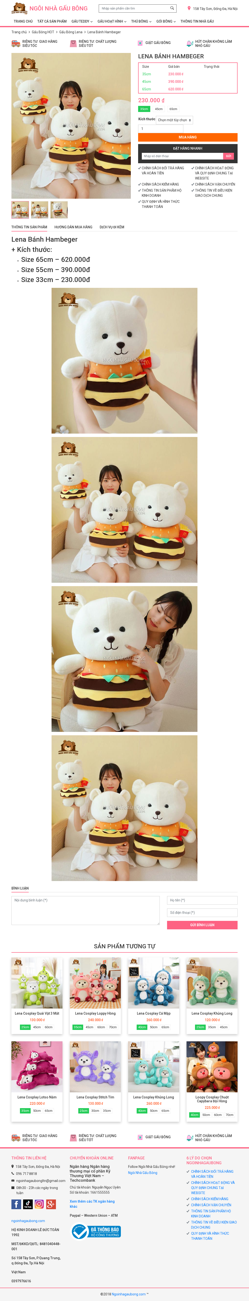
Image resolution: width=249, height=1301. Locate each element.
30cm (95, 1111)
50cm (154, 1027)
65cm (173, 109)
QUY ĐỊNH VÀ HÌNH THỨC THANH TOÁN (210, 1236)
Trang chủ (19, 32)
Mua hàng (188, 137)
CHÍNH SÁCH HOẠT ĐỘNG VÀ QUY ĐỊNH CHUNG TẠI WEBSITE (214, 173)
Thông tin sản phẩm (29, 227)
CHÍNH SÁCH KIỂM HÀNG (160, 184)
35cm (144, 109)
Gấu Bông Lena (70, 32)
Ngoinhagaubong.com (129, 1294)
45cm (159, 109)
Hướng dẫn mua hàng (73, 227)
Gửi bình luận (202, 925)
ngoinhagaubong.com (28, 1221)
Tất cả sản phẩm (52, 21)
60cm (49, 1027)
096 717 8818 (26, 1174)
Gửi (228, 156)
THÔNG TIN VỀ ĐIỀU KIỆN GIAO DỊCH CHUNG (214, 1224)
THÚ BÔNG (139, 21)
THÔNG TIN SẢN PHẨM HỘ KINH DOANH (211, 1213)
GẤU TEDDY (80, 21)
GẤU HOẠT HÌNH (110, 21)
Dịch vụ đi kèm (112, 227)
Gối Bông (164, 21)
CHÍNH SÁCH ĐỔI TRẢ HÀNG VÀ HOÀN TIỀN (212, 1174)
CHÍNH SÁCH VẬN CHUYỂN (215, 184)
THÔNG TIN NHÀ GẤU (197, 21)
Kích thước (146, 119)
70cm (113, 1027)
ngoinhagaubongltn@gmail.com (40, 1181)
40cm (142, 1027)
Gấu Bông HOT (43, 32)
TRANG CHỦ (23, 21)
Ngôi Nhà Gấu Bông (142, 1173)
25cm (25, 1027)
